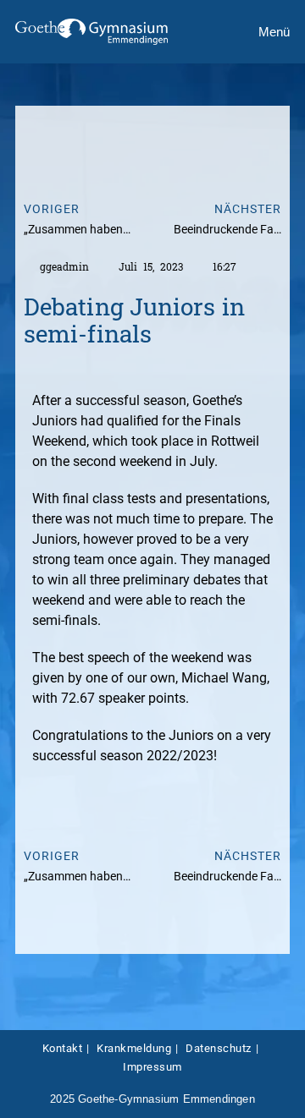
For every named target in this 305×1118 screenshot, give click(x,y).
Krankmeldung (134, 1048)
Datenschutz (219, 1048)
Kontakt (62, 1048)
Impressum (152, 1066)
